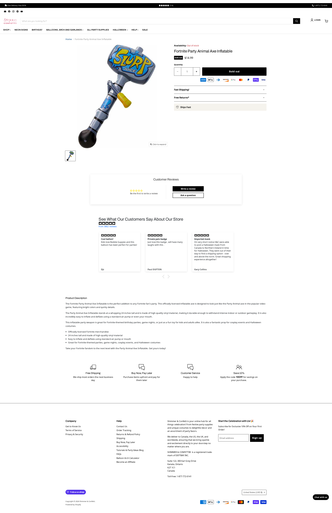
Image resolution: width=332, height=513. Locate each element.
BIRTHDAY (37, 30)
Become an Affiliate (125, 462)
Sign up (257, 438)
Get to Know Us (73, 426)
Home (68, 39)
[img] (167, 223)
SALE (145, 30)
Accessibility (122, 446)
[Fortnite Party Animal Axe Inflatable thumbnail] (70, 156)
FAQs (118, 454)
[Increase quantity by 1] (196, 71)
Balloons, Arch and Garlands (64, 30)
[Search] (296, 21)
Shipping (120, 438)
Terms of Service (73, 430)
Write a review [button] (188, 188)
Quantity (178, 64)
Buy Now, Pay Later (125, 442)
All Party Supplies (98, 30)
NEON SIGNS (21, 30)
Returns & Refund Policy (128, 434)
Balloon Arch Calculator (127, 458)
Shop (6, 30)
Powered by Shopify (73, 504)
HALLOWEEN (120, 30)
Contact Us (121, 426)
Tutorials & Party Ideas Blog (130, 450)
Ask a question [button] (188, 195)
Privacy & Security (74, 434)
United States (253, 492)
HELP (134, 30)
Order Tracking (123, 430)
